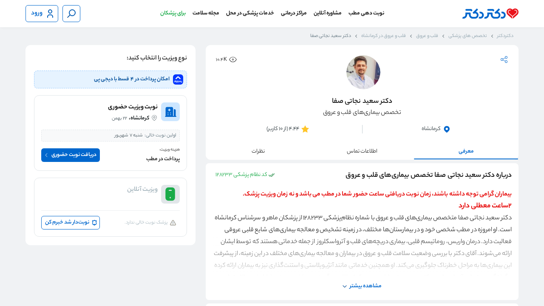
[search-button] (71, 13)
